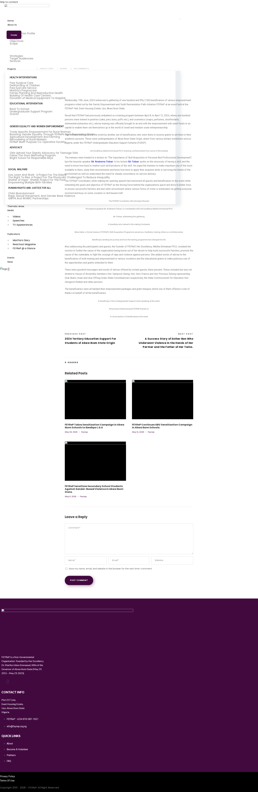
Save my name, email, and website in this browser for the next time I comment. (110, 568)
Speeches (18, 220)
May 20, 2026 (71, 432)
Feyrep (63, 68)
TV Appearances (23, 224)
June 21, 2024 (46, 68)
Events (10, 257)
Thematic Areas (15, 206)
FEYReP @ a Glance (24, 248)
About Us (12, 24)
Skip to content (9, 2)
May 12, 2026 (138, 432)
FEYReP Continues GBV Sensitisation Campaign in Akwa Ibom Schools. (162, 426)
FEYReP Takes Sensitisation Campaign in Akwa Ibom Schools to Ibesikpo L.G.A (94, 426)
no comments (81, 68)
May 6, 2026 (70, 496)
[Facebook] (8, 681)
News (10, 261)
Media (10, 210)
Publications (13, 234)
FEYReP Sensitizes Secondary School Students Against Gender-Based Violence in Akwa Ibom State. (94, 489)
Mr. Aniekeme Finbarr (102, 161)
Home (10, 20)
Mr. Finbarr (133, 161)
